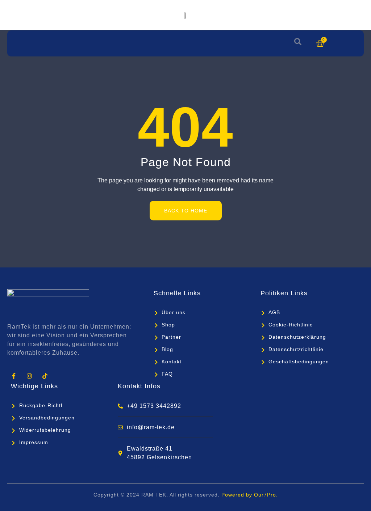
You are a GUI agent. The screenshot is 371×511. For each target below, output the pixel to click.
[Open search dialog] (298, 43)
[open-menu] (15, 43)
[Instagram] (29, 375)
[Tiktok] (44, 375)
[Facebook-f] (13, 375)
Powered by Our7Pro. (249, 495)
